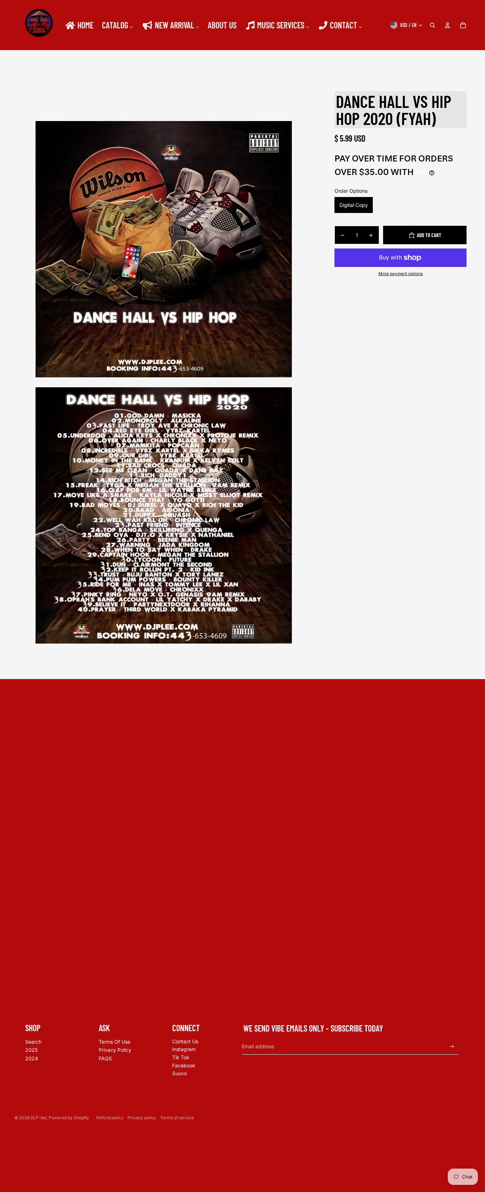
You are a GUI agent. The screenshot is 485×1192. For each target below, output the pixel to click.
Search (33, 1042)
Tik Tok (180, 1057)
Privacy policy (141, 1117)
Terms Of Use (114, 1042)
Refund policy (110, 1117)
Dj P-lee (39, 1117)
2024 (31, 1058)
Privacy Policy (115, 1050)
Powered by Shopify (69, 1117)
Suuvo (179, 1073)
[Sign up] (452, 1046)
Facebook (183, 1065)
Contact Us (185, 1041)
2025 (31, 1050)
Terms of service (177, 1117)
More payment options (400, 273)
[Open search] (432, 25)
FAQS (105, 1058)
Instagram (184, 1049)
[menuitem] (79, 25)
